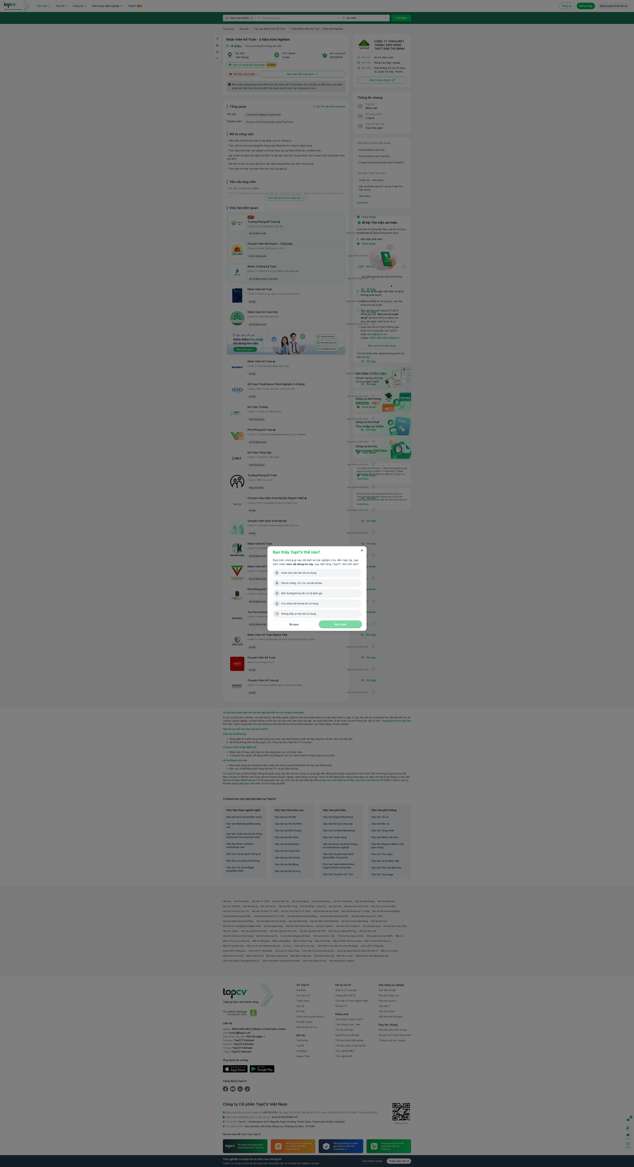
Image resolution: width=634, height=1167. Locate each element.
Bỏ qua (293, 624)
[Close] (362, 550)
